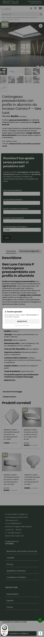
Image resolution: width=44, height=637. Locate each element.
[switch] (4, 634)
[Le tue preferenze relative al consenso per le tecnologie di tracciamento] (40, 633)
